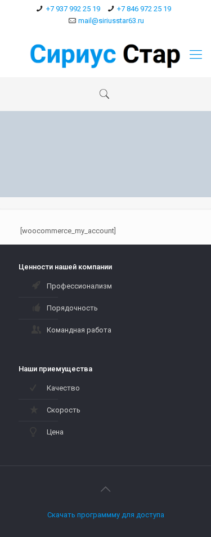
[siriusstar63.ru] (105, 55)
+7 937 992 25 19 (73, 9)
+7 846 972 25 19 (144, 9)
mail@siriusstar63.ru (111, 20)
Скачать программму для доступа (105, 515)
